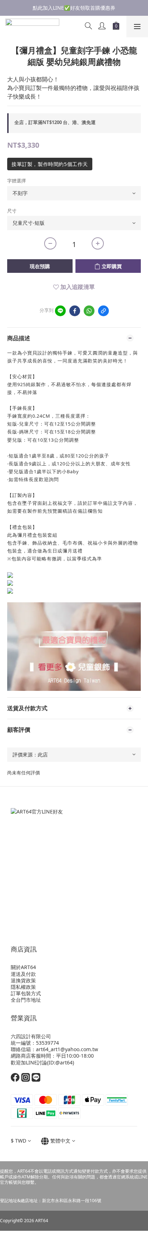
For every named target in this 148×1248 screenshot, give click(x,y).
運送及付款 (23, 974)
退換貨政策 (23, 980)
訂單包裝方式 (26, 993)
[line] (60, 310)
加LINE (29, 1062)
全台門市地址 (26, 999)
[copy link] (103, 310)
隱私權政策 (23, 986)
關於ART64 (23, 967)
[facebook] (74, 310)
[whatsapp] (89, 310)
